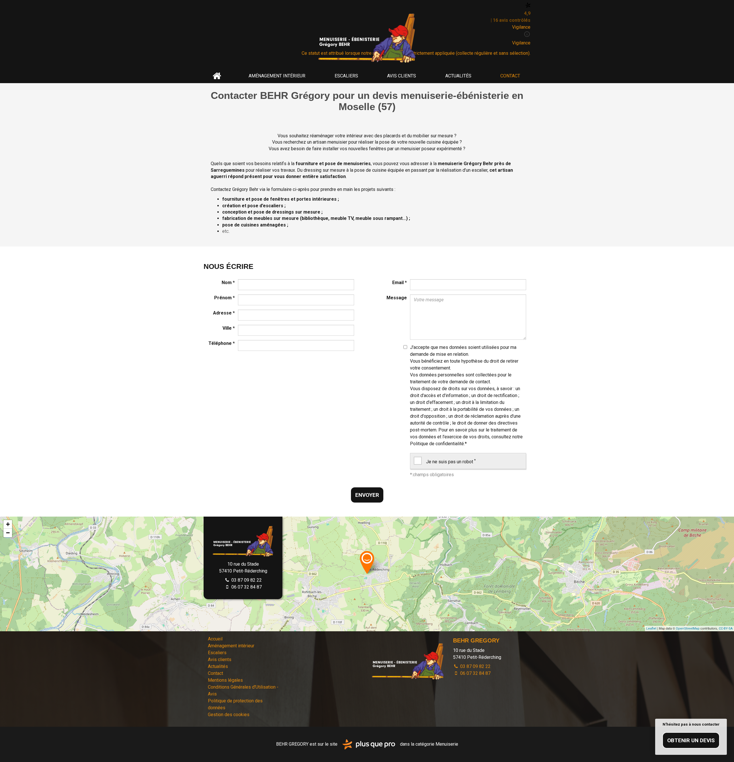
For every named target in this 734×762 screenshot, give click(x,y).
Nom (228, 282)
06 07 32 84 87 (246, 587)
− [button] (8, 532)
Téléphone (221, 343)
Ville (228, 328)
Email (399, 282)
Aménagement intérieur (277, 76)
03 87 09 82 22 (246, 580)
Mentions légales (225, 680)
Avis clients (401, 76)
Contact (510, 76)
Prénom (224, 297)
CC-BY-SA (726, 628)
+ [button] (8, 524)
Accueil (216, 76)
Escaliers (346, 76)
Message (396, 297)
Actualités (458, 76)
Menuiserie (447, 744)
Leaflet (651, 628)
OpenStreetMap (688, 628)
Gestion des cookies (228, 714)
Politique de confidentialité (437, 443)
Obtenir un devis (691, 740)
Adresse (224, 313)
